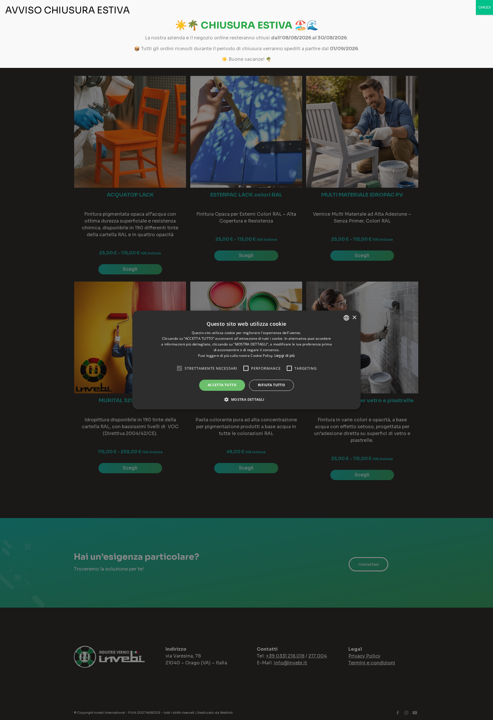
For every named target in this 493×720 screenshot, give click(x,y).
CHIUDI (484, 7)
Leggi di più (284, 355)
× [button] (354, 317)
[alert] (246, 360)
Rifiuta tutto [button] (271, 385)
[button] (246, 399)
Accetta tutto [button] (222, 385)
